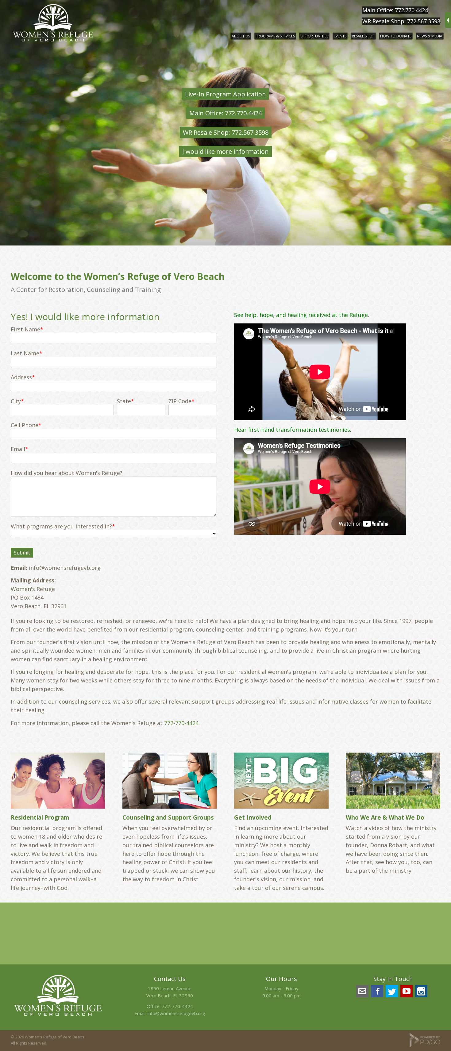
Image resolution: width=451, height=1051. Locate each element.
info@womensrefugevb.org (176, 1013)
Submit (22, 552)
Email (18, 449)
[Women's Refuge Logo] (58, 1017)
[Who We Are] (393, 780)
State (124, 401)
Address (21, 377)
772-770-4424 (181, 723)
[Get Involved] (281, 780)
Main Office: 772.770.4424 (395, 10)
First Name (25, 329)
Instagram (421, 991)
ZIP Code (179, 401)
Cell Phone (24, 425)
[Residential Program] (58, 780)
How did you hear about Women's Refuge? (66, 473)
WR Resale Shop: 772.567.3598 (401, 21)
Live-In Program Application (225, 94)
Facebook (377, 991)
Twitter (392, 991)
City (16, 401)
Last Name (25, 353)
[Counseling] (169, 780)
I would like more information (225, 151)
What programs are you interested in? (61, 526)
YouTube (406, 991)
